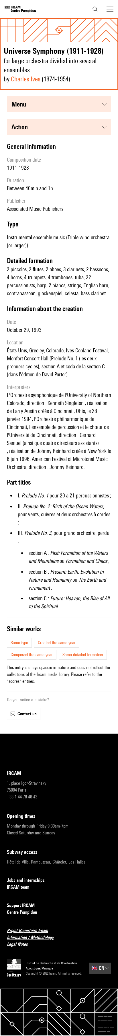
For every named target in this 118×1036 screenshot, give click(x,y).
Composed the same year (32, 654)
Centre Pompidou (22, 912)
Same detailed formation (82, 654)
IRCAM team (18, 887)
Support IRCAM (21, 905)
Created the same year (57, 642)
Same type (19, 642)
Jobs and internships (26, 880)
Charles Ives (25, 79)
